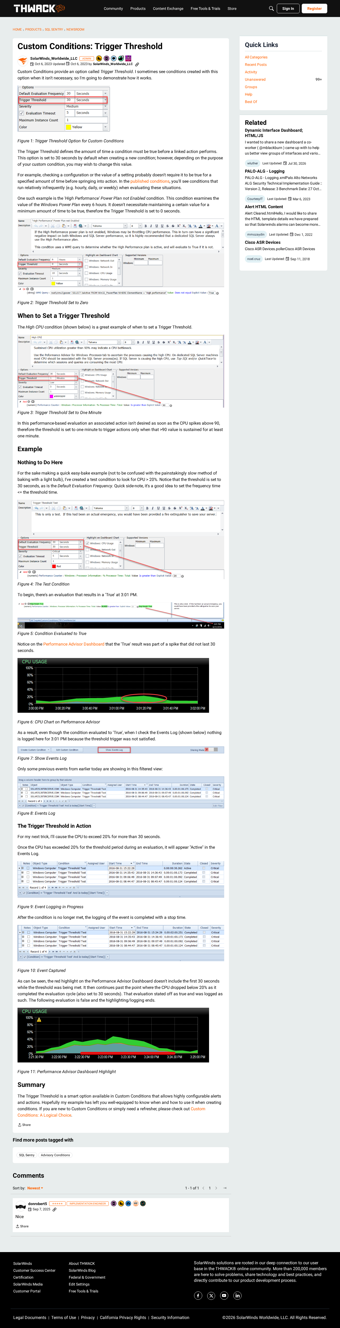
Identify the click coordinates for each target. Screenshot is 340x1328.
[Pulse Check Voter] (143, 1203)
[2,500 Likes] (121, 58)
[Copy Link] (137, 64)
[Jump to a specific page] (224, 1188)
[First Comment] (114, 58)
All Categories (256, 57)
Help (248, 94)
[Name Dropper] (107, 58)
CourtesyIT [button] (255, 199)
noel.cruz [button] (253, 259)
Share (24, 1125)
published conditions (149, 181)
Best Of (251, 102)
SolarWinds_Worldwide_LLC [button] (53, 58)
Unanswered (283, 79)
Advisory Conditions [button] (55, 1155)
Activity (251, 72)
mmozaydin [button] (256, 234)
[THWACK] (39, 8)
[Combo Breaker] (99, 58)
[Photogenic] (128, 1203)
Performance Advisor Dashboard (73, 644)
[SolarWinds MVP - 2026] (136, 1203)
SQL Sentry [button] (27, 1155)
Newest (33, 1188)
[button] (23, 61)
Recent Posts (256, 64)
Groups (251, 87)
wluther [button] (252, 163)
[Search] (271, 8)
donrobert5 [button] (37, 1204)
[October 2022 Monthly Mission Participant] (128, 58)
